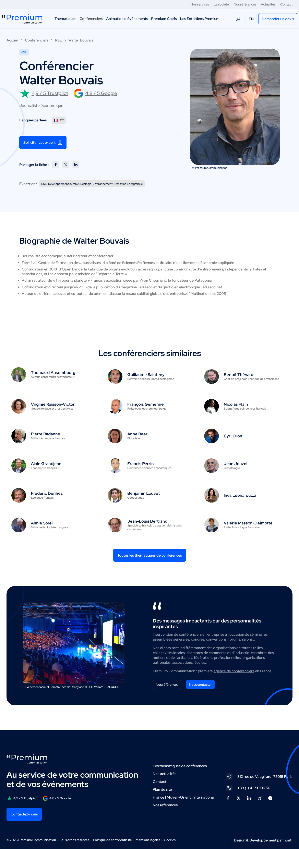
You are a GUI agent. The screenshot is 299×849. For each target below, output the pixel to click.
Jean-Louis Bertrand (147, 521)
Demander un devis (278, 18)
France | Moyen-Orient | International (184, 797)
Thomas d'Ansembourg (53, 372)
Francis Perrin (140, 463)
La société (221, 4)
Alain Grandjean (46, 463)
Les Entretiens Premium (199, 18)
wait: (288, 840)
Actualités (268, 4)
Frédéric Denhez (47, 493)
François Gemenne (145, 404)
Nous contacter (200, 684)
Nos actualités (164, 773)
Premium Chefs (164, 18)
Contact (286, 4)
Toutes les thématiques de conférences (149, 555)
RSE (58, 40)
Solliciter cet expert (39, 142)
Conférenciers (91, 18)
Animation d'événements (127, 18)
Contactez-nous (24, 814)
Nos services (200, 4)
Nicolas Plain (236, 404)
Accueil (13, 40)
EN (251, 18)
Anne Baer (137, 434)
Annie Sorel (42, 523)
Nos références (245, 4)
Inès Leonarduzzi (240, 495)
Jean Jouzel (235, 463)
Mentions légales (148, 840)
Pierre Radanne (45, 434)
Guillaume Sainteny (146, 374)
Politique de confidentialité (112, 840)
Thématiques (65, 18)
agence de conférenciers (234, 671)
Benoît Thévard (238, 374)
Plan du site (162, 789)
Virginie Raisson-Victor (53, 404)
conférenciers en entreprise (201, 634)
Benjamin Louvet (143, 493)
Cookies (170, 840)
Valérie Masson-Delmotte (248, 523)
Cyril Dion (233, 436)
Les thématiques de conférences (180, 766)
